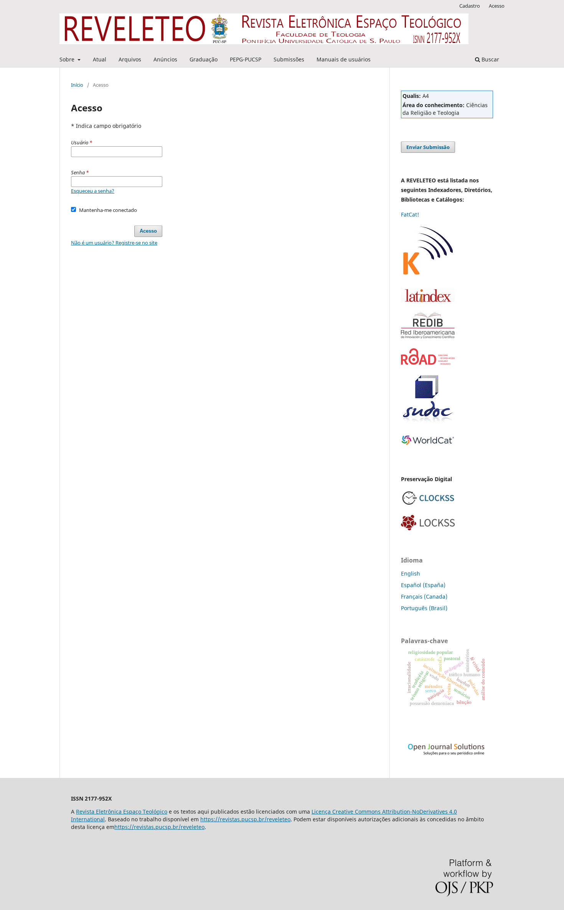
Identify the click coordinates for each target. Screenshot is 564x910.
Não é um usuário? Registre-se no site (114, 242)
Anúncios (165, 59)
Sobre (67, 59)
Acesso (497, 5)
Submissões (289, 59)
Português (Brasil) (424, 608)
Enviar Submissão (428, 147)
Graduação (204, 59)
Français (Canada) (424, 596)
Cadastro (469, 5)
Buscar (489, 59)
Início (77, 84)
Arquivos (130, 59)
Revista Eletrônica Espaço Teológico (121, 811)
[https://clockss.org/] (428, 504)
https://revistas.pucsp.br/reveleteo (245, 819)
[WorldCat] (428, 446)
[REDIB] (428, 337)
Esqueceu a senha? (92, 190)
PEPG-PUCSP (245, 59)
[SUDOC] (428, 421)
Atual (99, 59)
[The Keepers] (428, 276)
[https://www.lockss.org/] (428, 528)
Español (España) (423, 585)
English (410, 573)
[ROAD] (428, 362)
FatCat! (410, 214)
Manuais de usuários (344, 59)
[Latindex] (428, 300)
